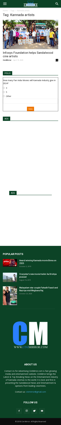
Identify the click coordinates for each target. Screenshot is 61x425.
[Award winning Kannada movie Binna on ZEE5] (10, 263)
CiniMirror (7, 60)
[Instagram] (27, 411)
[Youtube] (42, 411)
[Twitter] (34, 411)
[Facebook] (19, 411)
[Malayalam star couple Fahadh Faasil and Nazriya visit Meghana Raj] (10, 295)
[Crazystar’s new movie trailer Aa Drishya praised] (10, 277)
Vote (30, 109)
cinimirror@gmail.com (36, 391)
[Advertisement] (30, 155)
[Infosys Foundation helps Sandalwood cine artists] (30, 34)
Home (5, 10)
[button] (57, 4)
